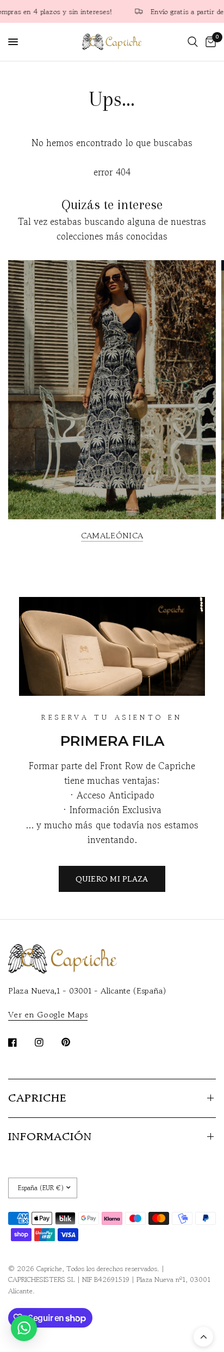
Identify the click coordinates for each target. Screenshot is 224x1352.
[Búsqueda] (193, 42)
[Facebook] (20, 1042)
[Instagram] (47, 1042)
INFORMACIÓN (50, 1137)
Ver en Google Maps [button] (48, 1014)
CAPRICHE (37, 1098)
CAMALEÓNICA (112, 535)
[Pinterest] (73, 1042)
